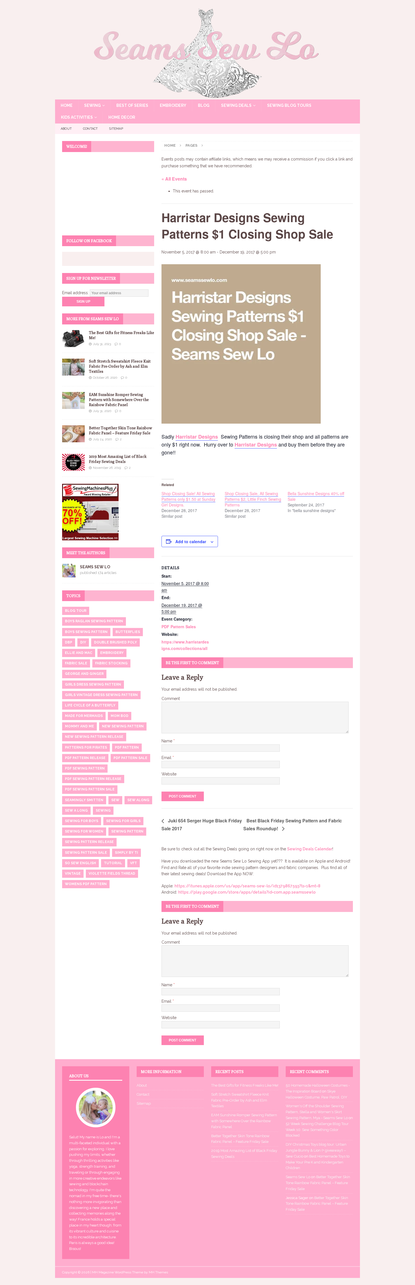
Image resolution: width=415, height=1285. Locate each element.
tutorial (113, 863)
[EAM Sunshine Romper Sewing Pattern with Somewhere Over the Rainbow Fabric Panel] (73, 400)
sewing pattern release (89, 842)
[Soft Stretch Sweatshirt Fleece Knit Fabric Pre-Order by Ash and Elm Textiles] (73, 367)
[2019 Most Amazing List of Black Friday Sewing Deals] (73, 462)
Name (167, 741)
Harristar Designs (197, 436)
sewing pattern (127, 831)
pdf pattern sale (130, 758)
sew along (138, 800)
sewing (103, 810)
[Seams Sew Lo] (207, 96)
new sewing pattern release (94, 737)
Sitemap (116, 129)
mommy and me (79, 726)
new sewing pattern (123, 726)
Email (166, 757)
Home (67, 105)
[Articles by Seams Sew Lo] (69, 574)
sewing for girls (123, 821)
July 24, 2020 (102, 439)
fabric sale (76, 663)
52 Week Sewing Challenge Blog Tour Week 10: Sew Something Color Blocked (317, 1130)
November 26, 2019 (107, 468)
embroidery (112, 653)
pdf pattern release (85, 758)
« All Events (174, 178)
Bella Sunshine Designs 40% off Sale (316, 496)
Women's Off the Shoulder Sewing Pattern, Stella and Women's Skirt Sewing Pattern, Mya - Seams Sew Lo (317, 1112)
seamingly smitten (84, 800)
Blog (203, 105)
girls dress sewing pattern (93, 684)
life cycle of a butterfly (90, 705)
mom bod (119, 716)
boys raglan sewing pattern (94, 621)
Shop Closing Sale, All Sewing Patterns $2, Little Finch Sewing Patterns (253, 499)
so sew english (80, 863)
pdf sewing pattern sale (90, 789)
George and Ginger (84, 674)
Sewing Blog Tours (289, 105)
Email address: (76, 293)
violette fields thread (112, 874)
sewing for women (84, 831)
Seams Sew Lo (95, 567)
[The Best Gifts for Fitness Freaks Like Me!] (73, 338)
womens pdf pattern (86, 884)
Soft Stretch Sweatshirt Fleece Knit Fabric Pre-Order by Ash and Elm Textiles (120, 366)
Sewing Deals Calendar (309, 849)
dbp (68, 642)
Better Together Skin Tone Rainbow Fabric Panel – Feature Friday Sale (318, 1183)
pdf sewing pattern (85, 768)
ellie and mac (78, 653)
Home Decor (121, 117)
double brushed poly (115, 642)
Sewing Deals (236, 105)
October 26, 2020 (105, 378)
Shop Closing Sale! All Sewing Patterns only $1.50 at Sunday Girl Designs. (188, 499)
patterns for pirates (86, 747)
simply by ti (126, 853)
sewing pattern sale (86, 853)
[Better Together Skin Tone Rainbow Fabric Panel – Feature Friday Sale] (73, 433)
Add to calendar (190, 541)
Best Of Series (132, 105)
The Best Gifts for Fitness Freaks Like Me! (244, 1085)
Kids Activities (77, 117)
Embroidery (173, 105)
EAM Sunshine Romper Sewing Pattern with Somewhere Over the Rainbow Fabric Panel (119, 399)
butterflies (127, 632)
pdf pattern (127, 747)
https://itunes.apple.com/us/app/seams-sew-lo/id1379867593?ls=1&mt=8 (247, 886)
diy (83, 642)
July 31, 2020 (102, 411)
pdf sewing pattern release (93, 779)
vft (133, 863)
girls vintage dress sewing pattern (101, 695)
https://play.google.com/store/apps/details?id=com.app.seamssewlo (247, 892)
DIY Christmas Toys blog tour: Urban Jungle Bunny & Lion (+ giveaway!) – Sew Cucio (316, 1150)
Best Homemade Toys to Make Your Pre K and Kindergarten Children (318, 1162)
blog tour (75, 611)
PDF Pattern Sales (178, 626)
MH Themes (158, 1272)
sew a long (76, 810)
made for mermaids (84, 716)
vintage (73, 874)
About (66, 129)
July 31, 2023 (102, 344)
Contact (90, 129)
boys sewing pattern (86, 632)
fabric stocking (111, 663)
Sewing (92, 105)
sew (115, 800)
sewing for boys (81, 821)
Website (168, 774)
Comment (170, 698)
